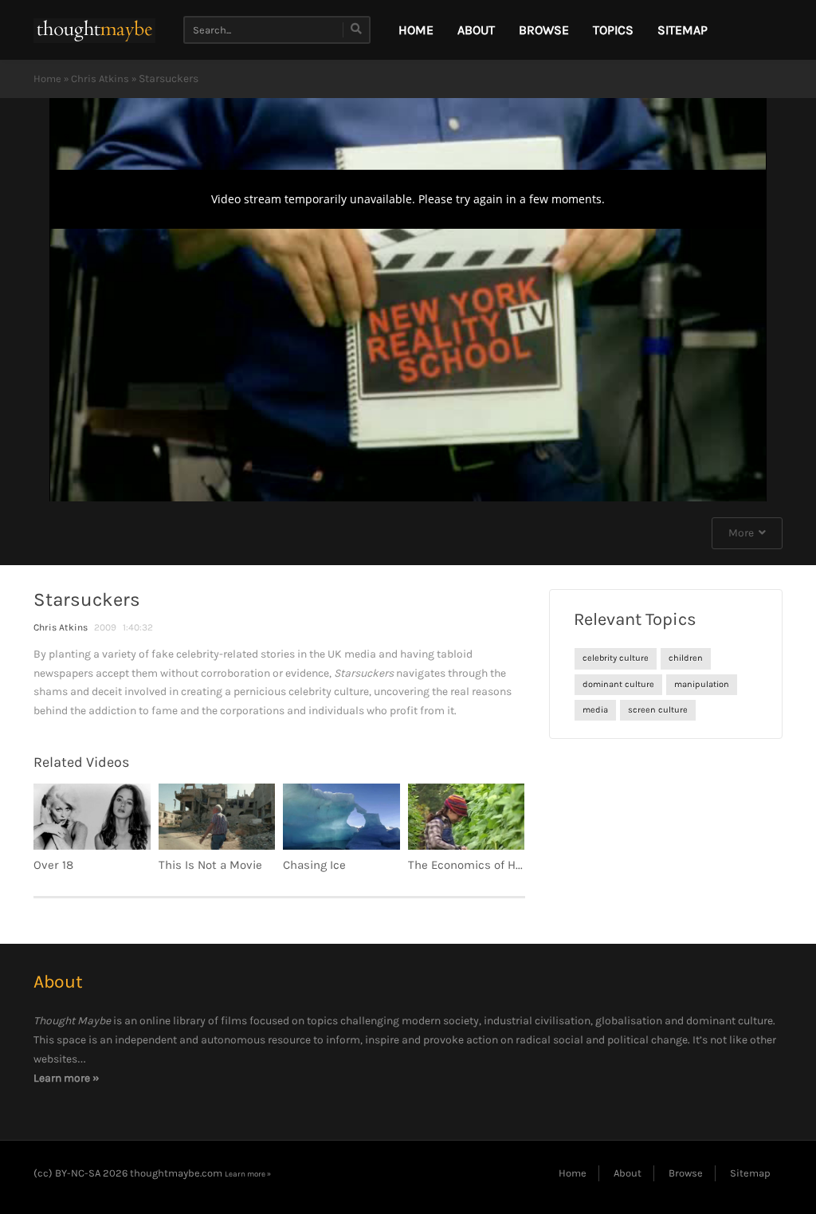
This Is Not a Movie (210, 865)
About (476, 29)
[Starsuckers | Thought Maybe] (94, 30)
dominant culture (618, 684)
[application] (408, 299)
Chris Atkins (100, 78)
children (686, 658)
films (234, 1020)
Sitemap (682, 29)
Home (47, 78)
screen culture (658, 710)
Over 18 (53, 865)
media (595, 710)
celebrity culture (616, 658)
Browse (544, 29)
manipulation (701, 684)
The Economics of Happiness (487, 865)
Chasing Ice (314, 865)
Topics (613, 29)
